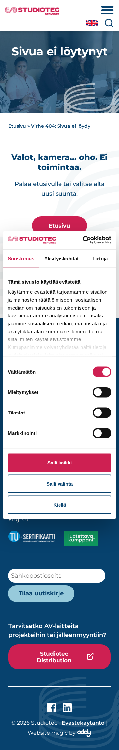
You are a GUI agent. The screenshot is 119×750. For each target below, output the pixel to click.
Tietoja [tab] (100, 258)
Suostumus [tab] (21, 258)
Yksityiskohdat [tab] (61, 258)
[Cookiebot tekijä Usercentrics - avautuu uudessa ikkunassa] (84, 240)
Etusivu (17, 126)
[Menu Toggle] (107, 9)
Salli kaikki (59, 462)
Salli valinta (59, 483)
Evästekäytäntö (83, 723)
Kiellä (59, 504)
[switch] (102, 392)
